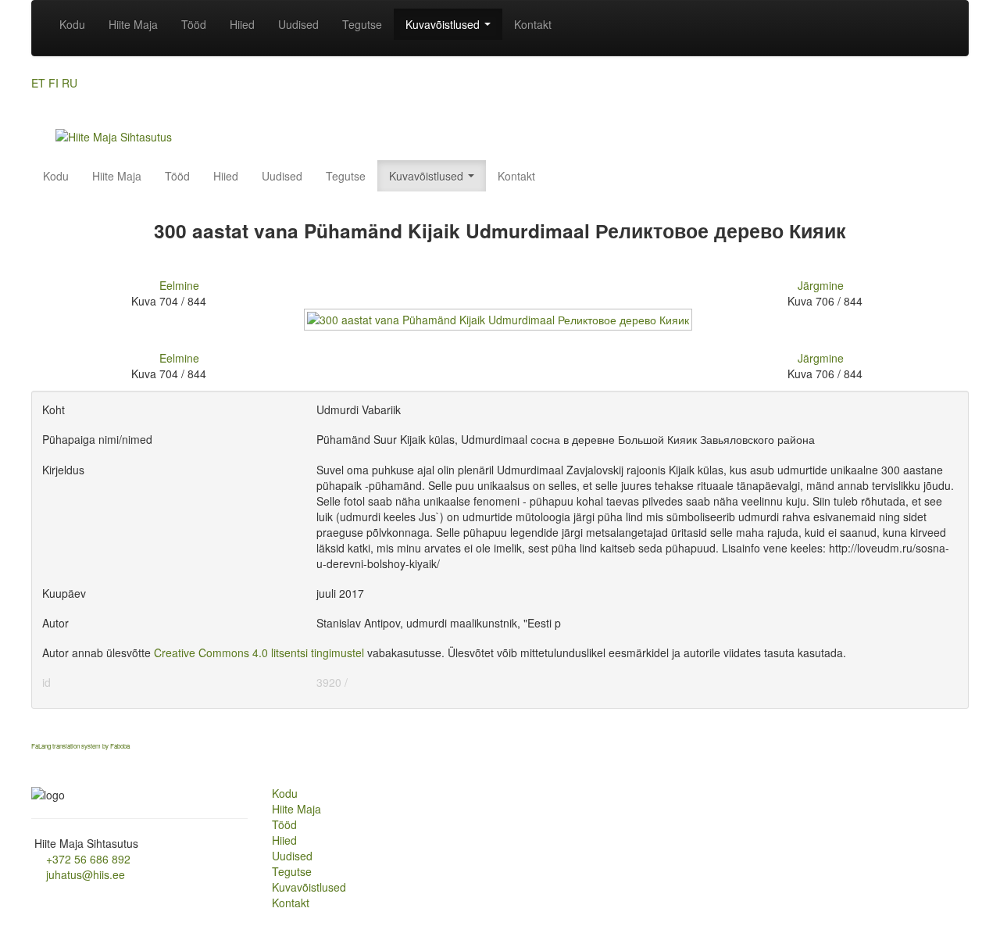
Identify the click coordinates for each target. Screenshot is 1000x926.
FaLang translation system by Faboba (80, 746)
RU (69, 83)
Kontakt (533, 24)
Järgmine (821, 285)
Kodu (72, 24)
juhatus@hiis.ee (85, 874)
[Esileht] (113, 135)
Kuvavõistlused (444, 24)
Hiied (242, 24)
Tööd (193, 24)
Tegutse (362, 24)
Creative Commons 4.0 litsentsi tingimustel (259, 652)
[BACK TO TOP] (37, 762)
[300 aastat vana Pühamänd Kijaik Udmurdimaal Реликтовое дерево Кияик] (499, 326)
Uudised (298, 24)
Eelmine (179, 285)
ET (38, 83)
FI (53, 83)
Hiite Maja (133, 24)
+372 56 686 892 (88, 859)
